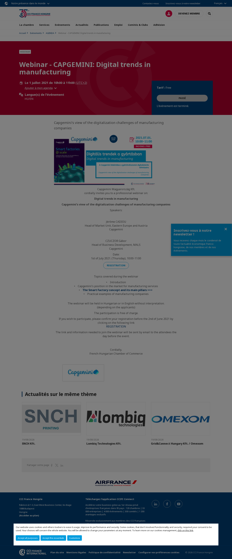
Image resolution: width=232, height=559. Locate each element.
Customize (74, 538)
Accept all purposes (28, 538)
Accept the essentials (53, 538)
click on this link (185, 530)
